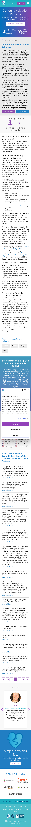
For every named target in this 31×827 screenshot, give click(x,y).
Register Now (8, 111)
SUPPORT (15, 811)
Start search (15, 764)
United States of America (11, 40)
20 (11, 679)
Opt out (15, 435)
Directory (23, 111)
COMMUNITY (23, 806)
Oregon (23, 346)
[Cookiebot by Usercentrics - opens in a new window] (22, 390)
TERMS (5, 809)
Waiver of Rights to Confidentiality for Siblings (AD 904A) (14, 255)
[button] (1, 709)
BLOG (15, 806)
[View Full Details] (7, 478)
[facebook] (17, 801)
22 (19, 679)
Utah (4, 350)
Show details (22, 418)
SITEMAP (18, 809)
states (26, 809)
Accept (15, 424)
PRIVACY (11, 809)
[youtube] (22, 801)
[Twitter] (20, 801)
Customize (14, 429)
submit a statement (14, 206)
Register (21, 3)
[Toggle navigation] (28, 3)
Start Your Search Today (15, 24)
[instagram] (24, 801)
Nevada (14, 346)
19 (8, 679)
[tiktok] (27, 801)
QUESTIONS (8, 806)
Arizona (5, 346)
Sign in (14, 3)
